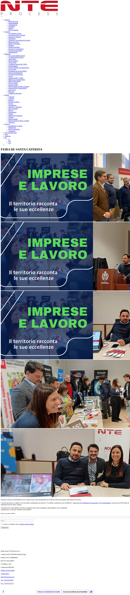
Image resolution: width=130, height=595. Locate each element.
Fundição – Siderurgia (15, 107)
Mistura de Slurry (13, 42)
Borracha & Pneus (13, 102)
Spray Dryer (12, 90)
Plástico (10, 114)
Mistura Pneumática (14, 44)
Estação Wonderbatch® (15, 73)
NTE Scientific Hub (11, 133)
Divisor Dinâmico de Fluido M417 (18, 68)
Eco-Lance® (12, 69)
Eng (9, 141)
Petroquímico (12, 112)
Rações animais (13, 119)
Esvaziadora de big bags (15, 74)
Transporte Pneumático (15, 50)
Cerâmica (11, 98)
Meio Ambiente (13, 109)
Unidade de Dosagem (14, 93)
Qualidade (11, 26)
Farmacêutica (12, 105)
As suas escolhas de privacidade (75, 592)
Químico (11, 117)
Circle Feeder (12, 62)
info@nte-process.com (7, 577)
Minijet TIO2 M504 (14, 81)
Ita (9, 139)
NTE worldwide (13, 30)
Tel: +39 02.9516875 (7, 580)
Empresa (7, 20)
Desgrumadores (13, 66)
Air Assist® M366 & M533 (16, 56)
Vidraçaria (11, 122)
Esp (9, 143)
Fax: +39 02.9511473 (7, 583)
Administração (12, 25)
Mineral (10, 110)
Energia (10, 103)
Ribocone (11, 91)
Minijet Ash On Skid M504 (16, 80)
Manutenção (12, 127)
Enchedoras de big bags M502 (17, 71)
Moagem (11, 45)
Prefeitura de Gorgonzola (90, 503)
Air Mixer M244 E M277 (16, 57)
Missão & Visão (13, 21)
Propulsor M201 (13, 85)
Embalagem (12, 38)
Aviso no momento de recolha (49, 592)
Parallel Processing (14, 47)
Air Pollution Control (14, 33)
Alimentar (11, 97)
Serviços (7, 124)
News (6, 134)
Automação (11, 131)
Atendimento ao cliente (15, 126)
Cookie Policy (5, 574)
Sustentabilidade (13, 23)
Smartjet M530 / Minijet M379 (17, 88)
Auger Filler (12, 59)
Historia (10, 28)
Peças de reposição (14, 129)
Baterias (10, 100)
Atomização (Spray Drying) (16, 35)
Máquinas (7, 54)
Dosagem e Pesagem (14, 37)
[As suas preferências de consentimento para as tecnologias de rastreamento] (3, 591)
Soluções (7, 32)
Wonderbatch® (13, 52)
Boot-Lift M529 (13, 61)
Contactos (8, 136)
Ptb (6, 138)
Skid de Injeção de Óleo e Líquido (18, 86)
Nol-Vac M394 (12, 83)
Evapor (10, 76)
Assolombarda (106, 503)
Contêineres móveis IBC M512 (17, 64)
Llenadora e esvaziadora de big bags (19, 40)
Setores (7, 95)
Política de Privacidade (27, 524)
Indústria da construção (15, 115)
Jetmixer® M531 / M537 (15, 78)
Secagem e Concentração (16, 49)
